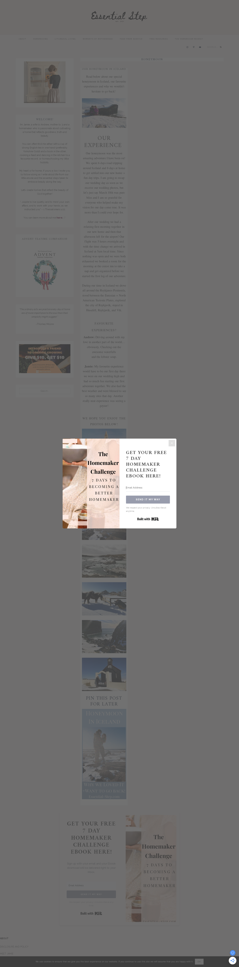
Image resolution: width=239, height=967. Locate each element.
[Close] (172, 443)
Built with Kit (148, 519)
